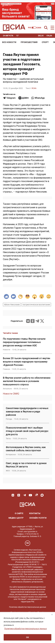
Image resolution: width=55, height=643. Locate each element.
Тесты (8, 439)
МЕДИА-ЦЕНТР (16, 518)
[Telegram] (37, 321)
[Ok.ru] (32, 321)
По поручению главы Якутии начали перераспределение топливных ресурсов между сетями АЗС (24, 342)
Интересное (11, 455)
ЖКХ (8, 471)
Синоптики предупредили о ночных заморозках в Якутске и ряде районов (27, 411)
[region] (27, 627)
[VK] (13, 495)
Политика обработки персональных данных (27, 607)
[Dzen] (23, 97)
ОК (27, 637)
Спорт (45, 42)
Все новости (9, 42)
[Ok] (19, 495)
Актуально (7, 389)
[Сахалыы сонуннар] (34, 28)
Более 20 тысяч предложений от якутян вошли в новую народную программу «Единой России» (26, 361)
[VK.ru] (28, 321)
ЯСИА (34, 88)
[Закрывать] (52, 614)
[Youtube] (30, 495)
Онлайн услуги (37, 518)
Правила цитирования (33, 582)
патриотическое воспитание (36, 304)
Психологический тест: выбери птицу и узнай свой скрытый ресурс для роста (27, 431)
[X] (42, 321)
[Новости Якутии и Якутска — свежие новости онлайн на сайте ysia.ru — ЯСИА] (14, 27)
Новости (6, 350)
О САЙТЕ (19, 513)
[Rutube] (36, 495)
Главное (6, 369)
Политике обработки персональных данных (25, 628)
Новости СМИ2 (11, 393)
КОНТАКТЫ (34, 513)
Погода (9, 419)
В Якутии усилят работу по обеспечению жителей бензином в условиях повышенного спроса (26, 381)
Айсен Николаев (12, 304)
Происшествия (29, 42)
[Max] (42, 495)
